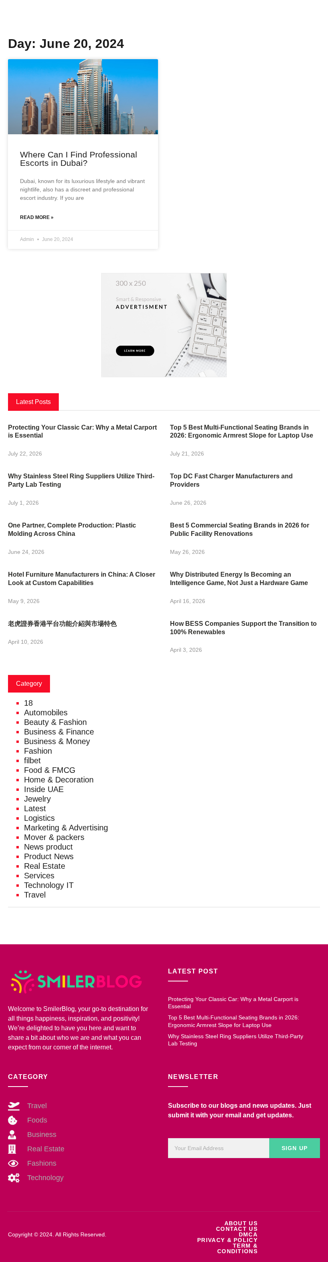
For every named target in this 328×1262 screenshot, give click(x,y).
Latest (35, 808)
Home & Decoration (59, 779)
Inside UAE (44, 789)
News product (48, 846)
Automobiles (46, 712)
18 (28, 703)
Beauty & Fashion (55, 722)
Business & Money (57, 741)
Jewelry (37, 798)
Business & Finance (59, 731)
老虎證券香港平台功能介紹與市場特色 (62, 623)
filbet (32, 760)
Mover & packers (54, 837)
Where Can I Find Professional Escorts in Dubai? (78, 158)
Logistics (39, 818)
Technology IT (49, 885)
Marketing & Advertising (66, 827)
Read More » (37, 217)
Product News (49, 856)
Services (39, 875)
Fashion (38, 750)
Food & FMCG (50, 770)
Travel (35, 894)
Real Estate (44, 866)
